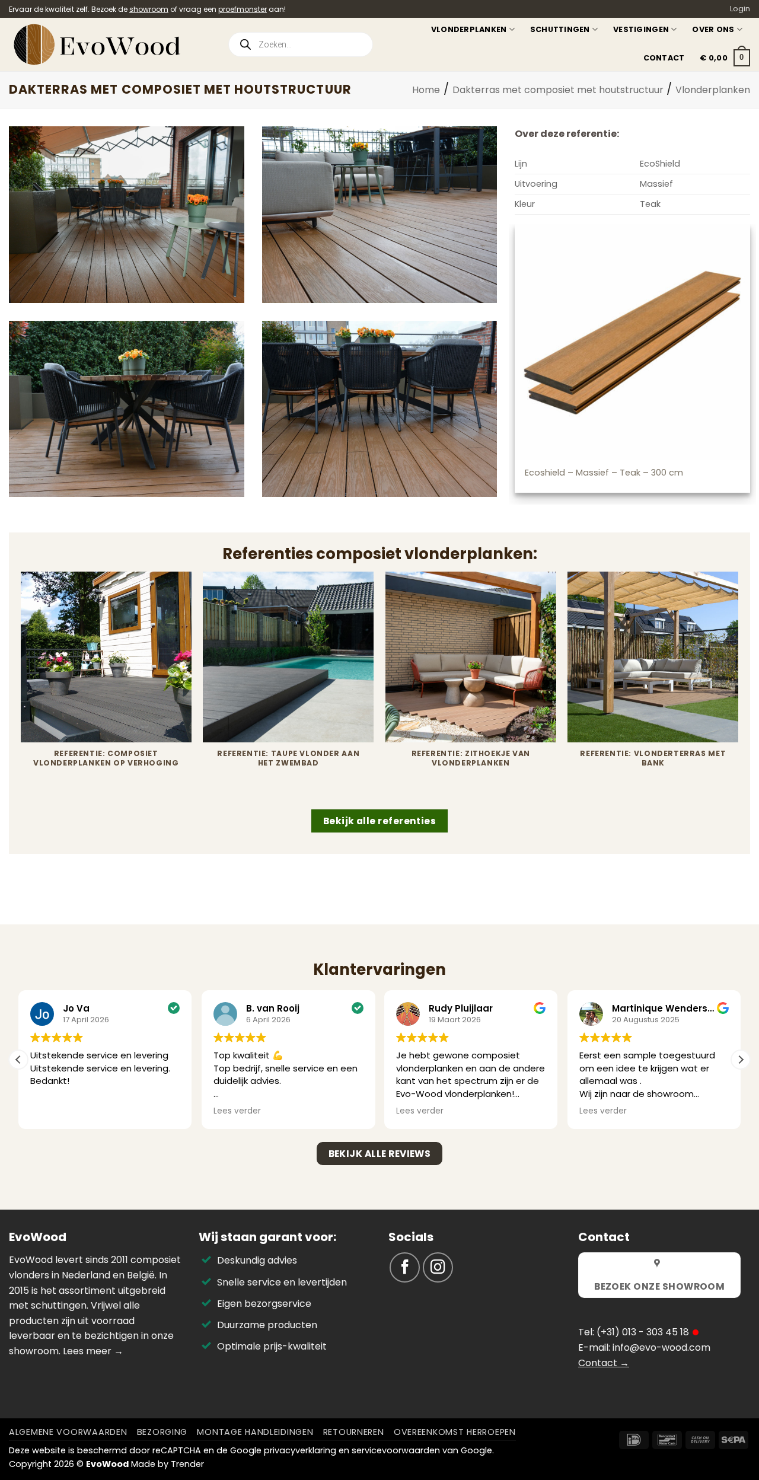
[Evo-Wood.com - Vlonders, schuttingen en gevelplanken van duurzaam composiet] (109, 44)
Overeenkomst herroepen (455, 1432)
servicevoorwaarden (396, 1450)
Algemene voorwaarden (68, 1432)
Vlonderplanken (469, 29)
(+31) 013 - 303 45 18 (643, 1332)
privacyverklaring (300, 1450)
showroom (148, 9)
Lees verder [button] (237, 1111)
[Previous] (21, 689)
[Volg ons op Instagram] (438, 1267)
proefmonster (242, 9)
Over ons (713, 29)
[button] (725, 58)
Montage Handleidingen (255, 1432)
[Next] (738, 689)
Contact (664, 58)
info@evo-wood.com (661, 1347)
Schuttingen (560, 29)
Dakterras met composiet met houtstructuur (558, 90)
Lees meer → (93, 1351)
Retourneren (353, 1432)
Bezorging (162, 1432)
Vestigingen (641, 29)
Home (426, 90)
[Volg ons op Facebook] (405, 1267)
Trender (187, 1464)
